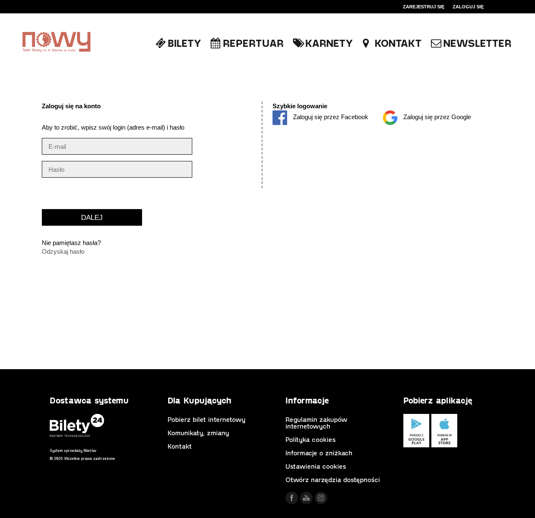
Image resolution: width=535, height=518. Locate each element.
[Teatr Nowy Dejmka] (56, 42)
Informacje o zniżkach (318, 453)
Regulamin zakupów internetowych (316, 422)
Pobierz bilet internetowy (206, 419)
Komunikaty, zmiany (198, 432)
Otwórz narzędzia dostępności (332, 479)
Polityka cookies (310, 439)
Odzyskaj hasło (63, 251)
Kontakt (180, 446)
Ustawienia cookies (315, 466)
